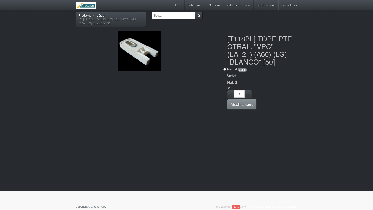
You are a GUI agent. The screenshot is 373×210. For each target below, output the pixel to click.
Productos (85, 15)
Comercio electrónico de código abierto (272, 206)
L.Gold (100, 15)
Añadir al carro (242, 104)
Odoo (236, 206)
